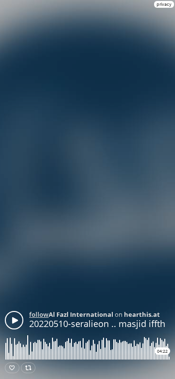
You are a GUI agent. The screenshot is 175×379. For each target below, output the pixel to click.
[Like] (12, 367)
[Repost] (28, 367)
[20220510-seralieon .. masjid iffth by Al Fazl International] (14, 320)
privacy (164, 4)
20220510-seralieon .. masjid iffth (97, 323)
